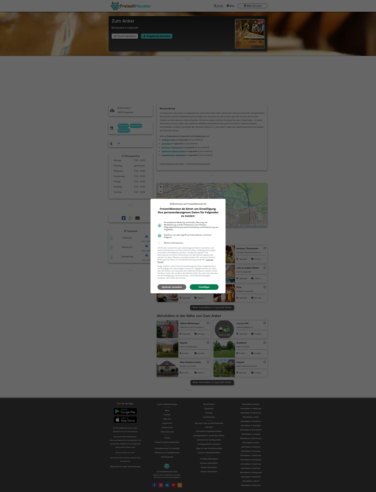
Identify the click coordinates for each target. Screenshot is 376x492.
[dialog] (188, 246)
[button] (188, 243)
